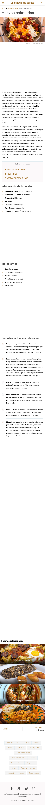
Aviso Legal (36, 794)
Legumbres (31, 763)
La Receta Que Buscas (28, 800)
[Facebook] (11, 789)
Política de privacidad (11, 794)
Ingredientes (11, 174)
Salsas (22, 773)
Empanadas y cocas (23, 753)
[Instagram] (26, 789)
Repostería (11, 773)
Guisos (32, 758)
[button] (42, 2)
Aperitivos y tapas (12, 742)
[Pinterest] (33, 789)
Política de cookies (25, 794)
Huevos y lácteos (16, 763)
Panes (14, 768)
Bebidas (36, 742)
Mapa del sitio (22, 796)
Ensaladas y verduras (18, 758)
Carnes (9, 748)
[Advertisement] (22, 67)
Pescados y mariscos (28, 768)
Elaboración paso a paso (16, 178)
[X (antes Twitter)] (19, 789)
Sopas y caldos (34, 773)
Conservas (20, 748)
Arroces (26, 742)
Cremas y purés (34, 748)
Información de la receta (17, 170)
